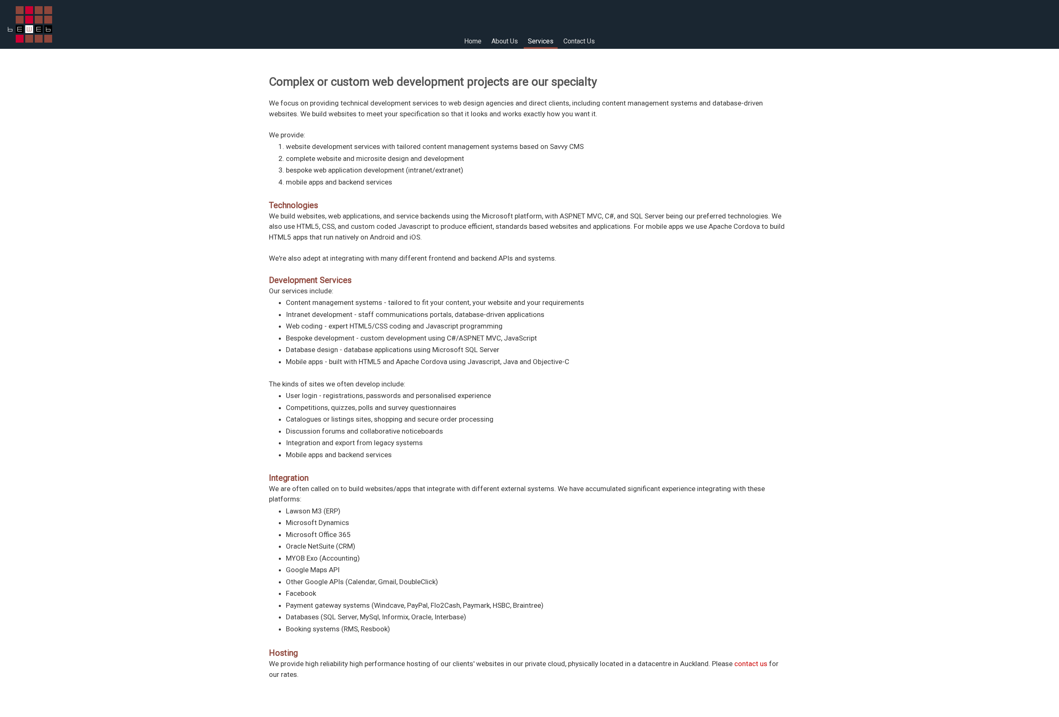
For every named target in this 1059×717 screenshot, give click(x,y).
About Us (504, 41)
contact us (750, 663)
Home (473, 41)
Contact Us (579, 41)
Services (540, 41)
